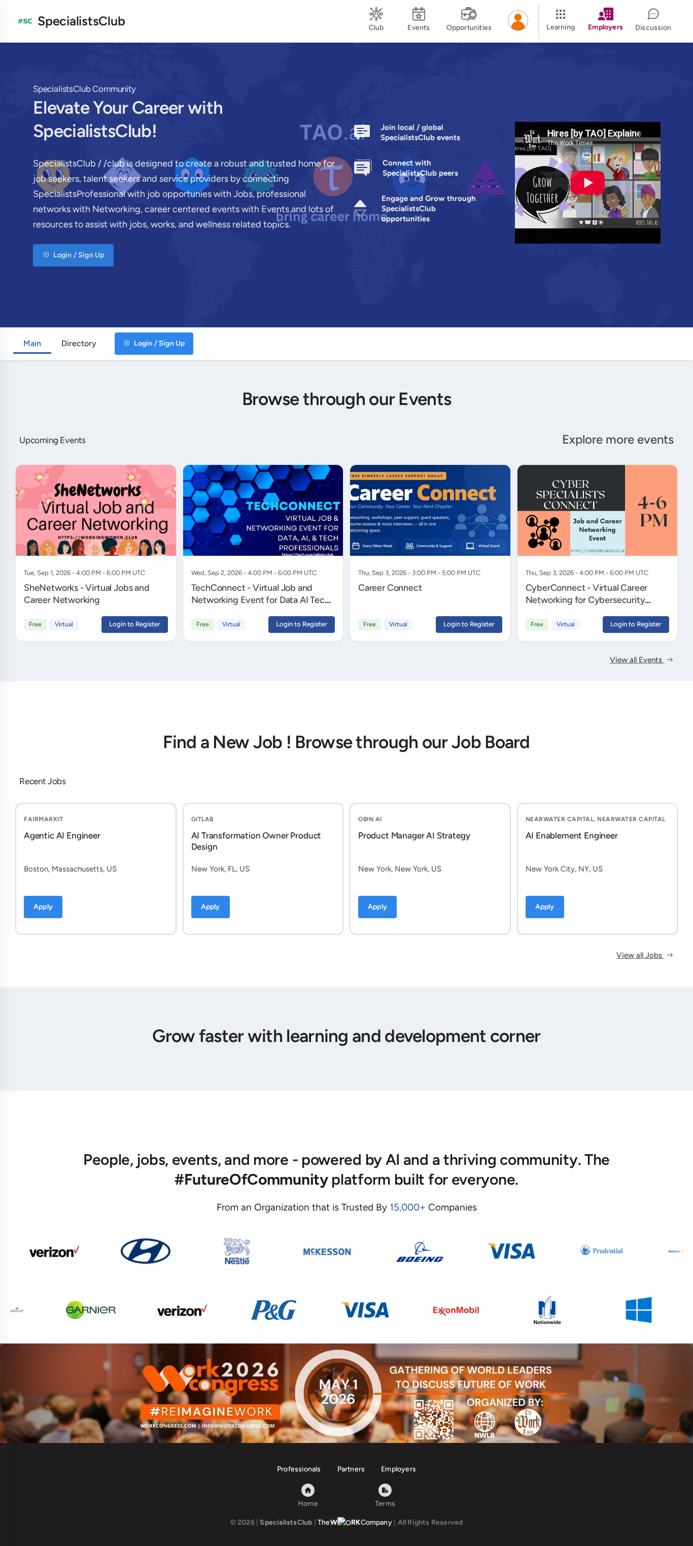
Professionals (299, 1469)
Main (32, 343)
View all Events (637, 659)
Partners (351, 1469)
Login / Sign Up (78, 255)
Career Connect (390, 587)
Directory (78, 343)
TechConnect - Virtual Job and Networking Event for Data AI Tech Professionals (260, 600)
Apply (43, 906)
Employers (398, 1469)
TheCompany (355, 1522)
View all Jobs (640, 955)
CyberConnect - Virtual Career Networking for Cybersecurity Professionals (587, 600)
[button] (518, 21)
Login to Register (134, 624)
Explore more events (618, 439)
